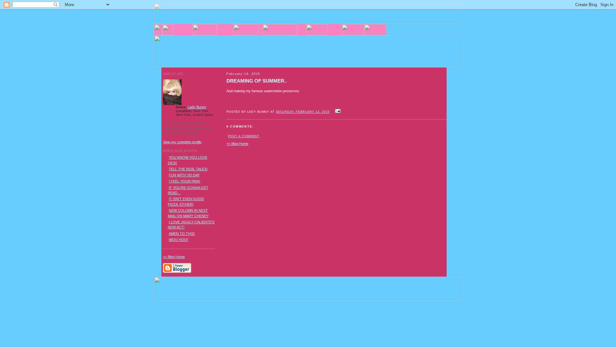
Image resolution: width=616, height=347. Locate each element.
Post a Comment (244, 136)
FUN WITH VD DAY (184, 175)
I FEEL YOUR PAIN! (184, 181)
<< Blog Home (237, 144)
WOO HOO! (178, 240)
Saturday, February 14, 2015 (302, 111)
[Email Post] (337, 111)
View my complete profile (182, 142)
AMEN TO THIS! (182, 234)
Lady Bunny (197, 107)
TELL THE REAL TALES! (188, 169)
